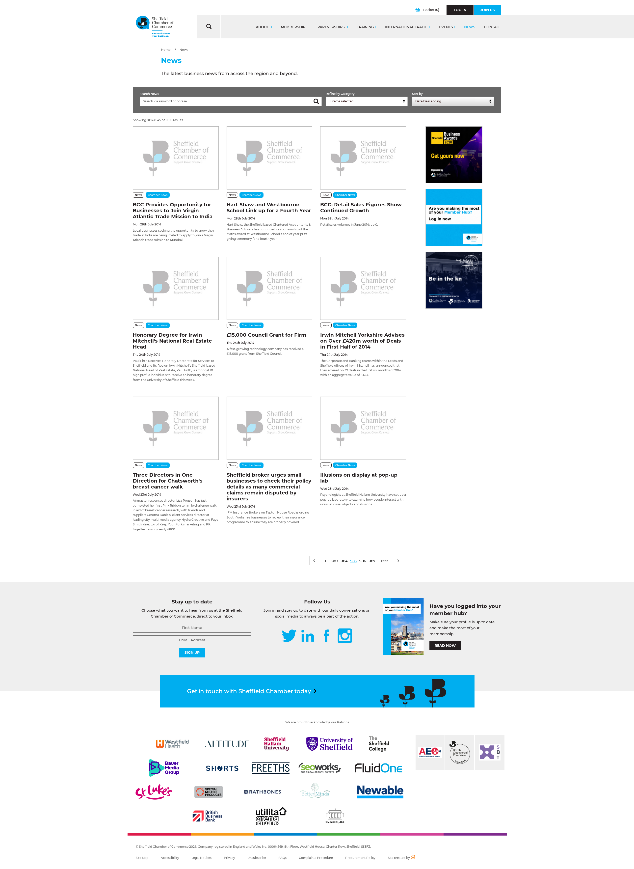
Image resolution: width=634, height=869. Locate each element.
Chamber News (157, 195)
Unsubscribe (256, 858)
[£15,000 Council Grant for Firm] (269, 288)
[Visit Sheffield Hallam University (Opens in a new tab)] (276, 744)
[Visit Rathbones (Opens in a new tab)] (262, 792)
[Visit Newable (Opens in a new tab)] (379, 792)
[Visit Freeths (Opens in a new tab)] (271, 768)
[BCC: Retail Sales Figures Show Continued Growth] (363, 158)
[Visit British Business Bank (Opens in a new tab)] (207, 816)
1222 (384, 561)
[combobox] (367, 101)
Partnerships (331, 27)
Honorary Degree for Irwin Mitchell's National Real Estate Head (172, 341)
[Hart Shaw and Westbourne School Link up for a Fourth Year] (269, 158)
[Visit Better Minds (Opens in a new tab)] (316, 792)
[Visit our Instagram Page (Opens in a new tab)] (345, 636)
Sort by (417, 94)
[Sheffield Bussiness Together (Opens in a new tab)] (489, 752)
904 (344, 561)
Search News (149, 94)
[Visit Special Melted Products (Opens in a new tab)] (208, 792)
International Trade (406, 27)
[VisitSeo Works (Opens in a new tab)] (319, 768)
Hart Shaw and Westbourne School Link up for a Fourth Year (269, 208)
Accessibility (170, 858)
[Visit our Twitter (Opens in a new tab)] (289, 636)
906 (362, 561)
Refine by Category (340, 94)
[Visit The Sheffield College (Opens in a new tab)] (379, 744)
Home (166, 50)
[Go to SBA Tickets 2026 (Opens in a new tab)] (453, 154)
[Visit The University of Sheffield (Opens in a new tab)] (329, 744)
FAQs (282, 858)
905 (353, 561)
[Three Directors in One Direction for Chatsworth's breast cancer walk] (175, 428)
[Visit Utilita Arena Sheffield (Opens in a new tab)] (271, 816)
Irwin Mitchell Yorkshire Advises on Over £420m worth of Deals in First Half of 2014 (362, 341)
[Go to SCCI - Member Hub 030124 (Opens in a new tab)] (453, 217)
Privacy (229, 858)
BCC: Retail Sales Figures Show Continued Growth (361, 208)
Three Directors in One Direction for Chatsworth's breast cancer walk (168, 481)
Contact (492, 27)
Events (446, 27)
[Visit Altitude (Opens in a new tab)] (227, 744)
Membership (293, 27)
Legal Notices (201, 858)
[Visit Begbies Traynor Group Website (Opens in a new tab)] (459, 752)
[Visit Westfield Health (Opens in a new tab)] (172, 744)
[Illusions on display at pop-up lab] (363, 428)
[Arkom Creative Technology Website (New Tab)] (413, 858)
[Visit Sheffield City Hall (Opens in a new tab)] (334, 816)
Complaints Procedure (316, 858)
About (263, 27)
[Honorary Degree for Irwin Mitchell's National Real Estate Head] (175, 288)
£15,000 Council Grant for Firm (266, 335)
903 (335, 561)
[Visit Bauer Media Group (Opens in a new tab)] (163, 768)
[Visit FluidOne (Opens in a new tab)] (378, 768)
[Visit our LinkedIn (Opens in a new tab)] (307, 636)
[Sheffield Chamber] (154, 26)
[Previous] (314, 560)
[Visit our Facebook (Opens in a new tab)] (326, 636)
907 (372, 561)
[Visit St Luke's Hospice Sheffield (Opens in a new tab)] (153, 792)
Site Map (142, 858)
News (469, 27)
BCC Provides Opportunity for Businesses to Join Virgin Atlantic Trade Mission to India (172, 210)
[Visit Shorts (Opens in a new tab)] (222, 768)
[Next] (398, 560)
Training (365, 27)
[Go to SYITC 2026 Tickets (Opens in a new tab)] (453, 280)
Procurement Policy (360, 858)
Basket (431, 10)
